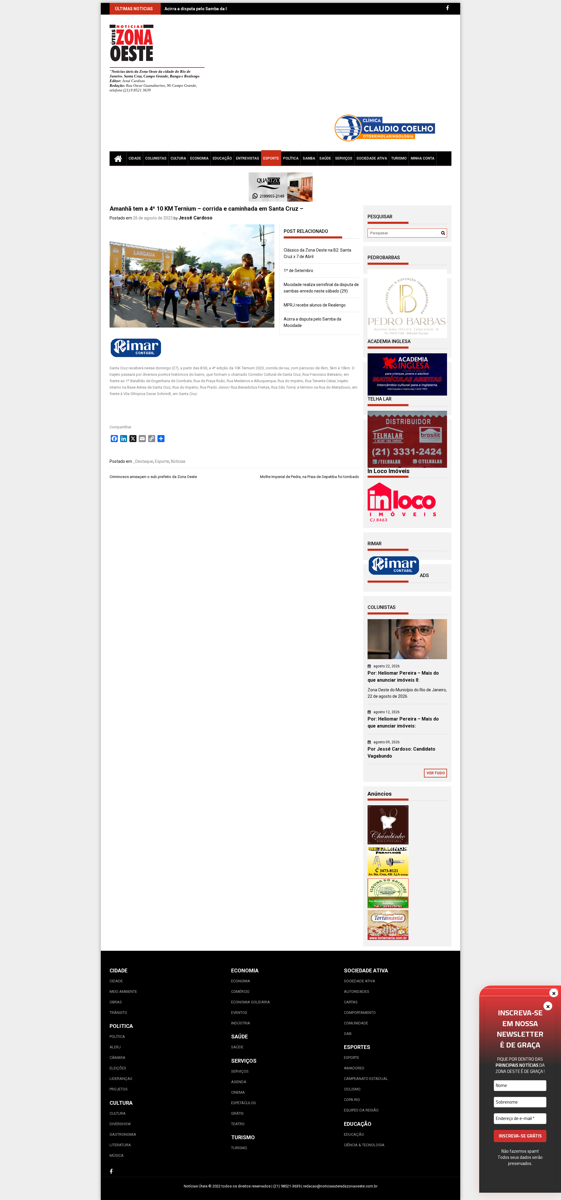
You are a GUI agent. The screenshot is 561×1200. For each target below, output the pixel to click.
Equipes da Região (361, 1110)
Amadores (354, 1068)
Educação (222, 158)
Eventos (239, 1012)
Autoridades (356, 991)
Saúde (325, 158)
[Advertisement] (334, 67)
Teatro (238, 1124)
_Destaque (143, 461)
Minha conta (422, 158)
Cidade (135, 158)
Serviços (343, 158)
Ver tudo (436, 773)
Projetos (119, 1089)
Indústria (240, 1023)
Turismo (399, 158)
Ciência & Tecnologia (364, 1145)
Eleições (118, 1068)
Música (117, 1155)
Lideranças (121, 1078)
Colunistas (156, 158)
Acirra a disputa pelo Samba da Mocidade (205, 8)
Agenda (238, 1082)
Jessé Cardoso (195, 218)
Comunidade (356, 1023)
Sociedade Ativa (371, 158)
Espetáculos (243, 1103)
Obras (116, 1002)
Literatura (120, 1145)
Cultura (178, 158)
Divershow (120, 1124)
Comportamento (360, 1012)
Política (291, 158)
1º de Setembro (298, 270)
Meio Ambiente (123, 991)
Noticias (178, 461)
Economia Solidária (250, 1002)
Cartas (351, 1002)
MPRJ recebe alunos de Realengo (315, 305)
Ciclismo (352, 1089)
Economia (199, 158)
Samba (309, 158)
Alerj (115, 1047)
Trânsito (118, 1012)
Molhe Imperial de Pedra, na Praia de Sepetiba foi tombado (309, 477)
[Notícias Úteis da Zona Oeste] (118, 158)
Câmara (117, 1057)
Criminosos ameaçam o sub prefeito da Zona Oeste (153, 477)
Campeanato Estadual (366, 1078)
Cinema (238, 1092)
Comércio (240, 991)
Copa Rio (352, 1099)
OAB (348, 1033)
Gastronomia (123, 1134)
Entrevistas (247, 158)
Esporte (271, 158)
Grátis (237, 1113)
